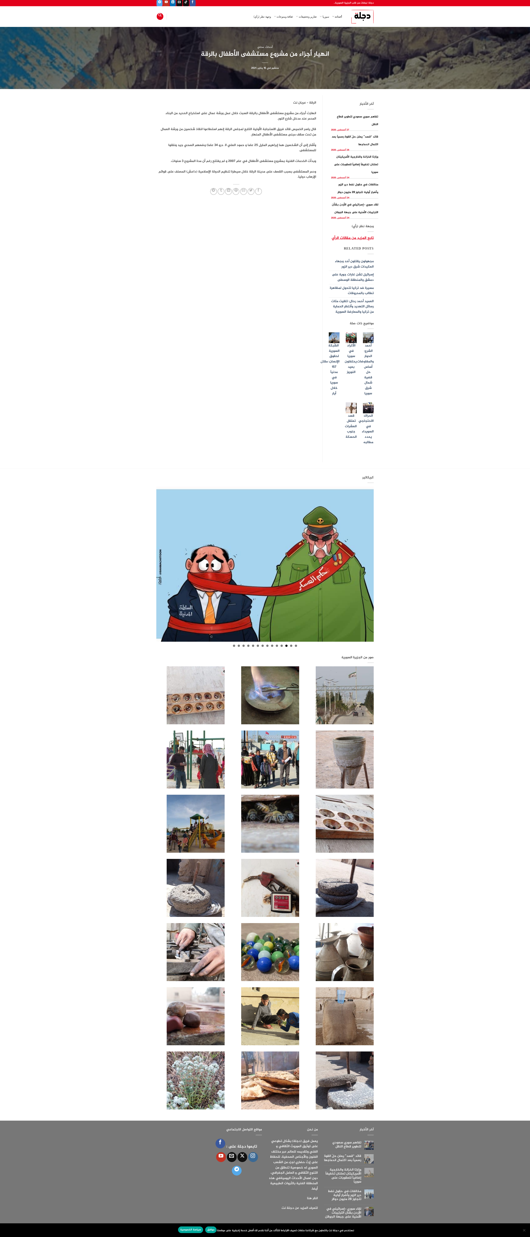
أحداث (338, 16)
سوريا (326, 16)
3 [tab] (286, 646)
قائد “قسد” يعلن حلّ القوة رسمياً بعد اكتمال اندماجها (342, 1158)
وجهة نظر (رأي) (262, 16)
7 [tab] (267, 646)
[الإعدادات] (524, 1231)
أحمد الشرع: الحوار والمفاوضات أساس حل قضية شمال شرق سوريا (365, 369)
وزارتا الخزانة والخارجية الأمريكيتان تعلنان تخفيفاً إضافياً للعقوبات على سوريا (356, 164)
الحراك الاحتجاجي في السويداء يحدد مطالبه (366, 429)
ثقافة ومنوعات (285, 16)
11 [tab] (248, 646)
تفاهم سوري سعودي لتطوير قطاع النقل (346, 1145)
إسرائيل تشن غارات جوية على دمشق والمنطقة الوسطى (353, 277)
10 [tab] (253, 646)
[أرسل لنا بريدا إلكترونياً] (179, 3)
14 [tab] (234, 646)
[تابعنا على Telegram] (160, 3)
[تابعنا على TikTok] (186, 3)
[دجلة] (361, 16)
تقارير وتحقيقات (308, 16)
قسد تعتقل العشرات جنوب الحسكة (351, 426)
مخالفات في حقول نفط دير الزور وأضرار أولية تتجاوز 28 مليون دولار (344, 1195)
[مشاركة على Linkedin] (228, 191)
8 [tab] (262, 646)
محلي (260, 47)
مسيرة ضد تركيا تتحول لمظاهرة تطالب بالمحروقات (352, 290)
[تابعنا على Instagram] (253, 1157)
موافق (210, 1229)
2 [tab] (291, 646)
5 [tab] (277, 646)
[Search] (160, 16)
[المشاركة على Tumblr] (221, 191)
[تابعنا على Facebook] (193, 3)
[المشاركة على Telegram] (213, 191)
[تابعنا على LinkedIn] (173, 3)
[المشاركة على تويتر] (251, 191)
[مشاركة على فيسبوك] (258, 191)
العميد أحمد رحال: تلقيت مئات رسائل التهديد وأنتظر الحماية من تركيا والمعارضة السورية (352, 307)
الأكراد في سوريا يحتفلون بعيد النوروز (351, 359)
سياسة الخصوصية (190, 1229)
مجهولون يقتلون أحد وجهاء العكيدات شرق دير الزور (354, 264)
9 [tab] (258, 646)
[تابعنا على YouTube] (166, 3)
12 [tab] (243, 646)
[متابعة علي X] (242, 1157)
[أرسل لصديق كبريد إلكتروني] (243, 191)
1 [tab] (296, 646)
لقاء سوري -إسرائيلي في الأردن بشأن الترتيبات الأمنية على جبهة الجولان (343, 1213)
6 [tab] (272, 646)
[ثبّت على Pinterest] (235, 191)
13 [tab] (239, 646)
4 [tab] (282, 646)
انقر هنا (312, 1198)
